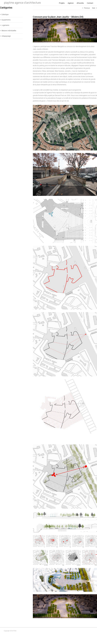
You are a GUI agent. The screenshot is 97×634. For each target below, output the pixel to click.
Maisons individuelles (9, 31)
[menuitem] (63, 3)
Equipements (6, 20)
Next (93, 8)
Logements (5, 25)
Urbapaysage (6, 36)
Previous (87, 8)
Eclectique (5, 14)
